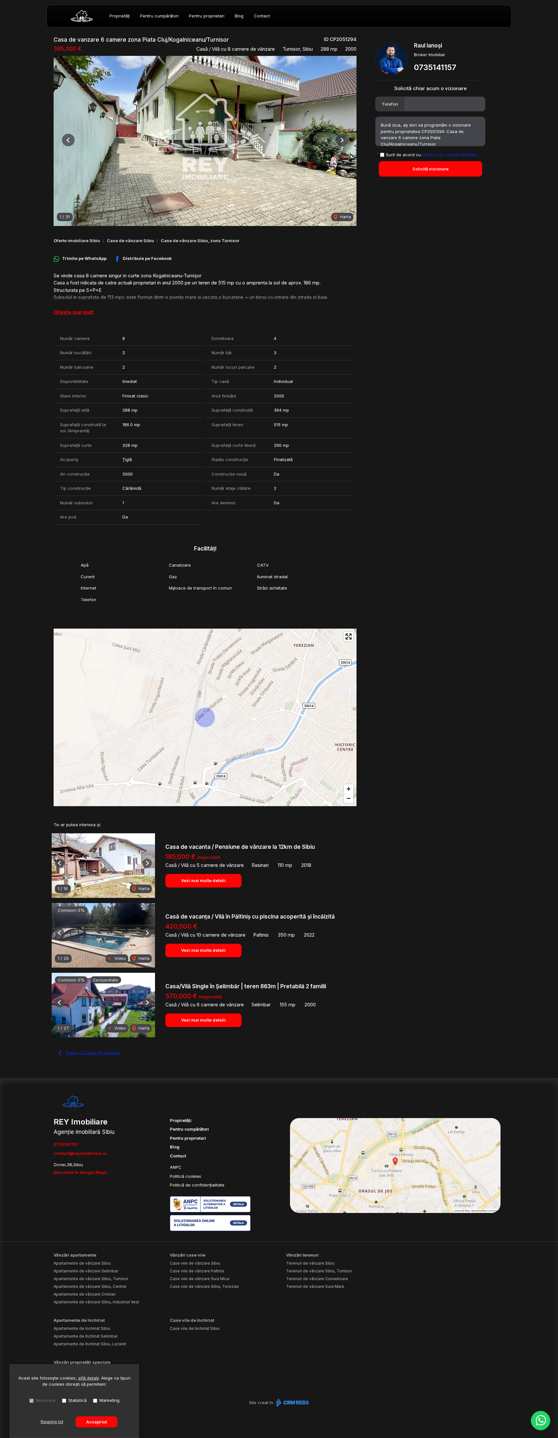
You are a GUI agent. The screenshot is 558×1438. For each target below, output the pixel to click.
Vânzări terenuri (302, 1255)
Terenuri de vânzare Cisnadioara (317, 1278)
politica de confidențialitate (449, 154)
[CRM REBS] (291, 1402)
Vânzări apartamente (75, 1255)
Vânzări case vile (187, 1255)
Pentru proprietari (206, 15)
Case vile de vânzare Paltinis (197, 1271)
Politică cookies (185, 1176)
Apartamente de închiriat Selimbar (86, 1336)
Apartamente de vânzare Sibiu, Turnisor (91, 1278)
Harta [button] (345, 216)
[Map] (205, 717)
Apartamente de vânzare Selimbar (86, 1271)
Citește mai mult (73, 312)
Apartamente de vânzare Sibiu (82, 1263)
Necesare (46, 1400)
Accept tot (96, 1421)
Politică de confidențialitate (197, 1184)
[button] (68, 140)
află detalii (88, 1378)
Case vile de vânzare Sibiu (195, 1263)
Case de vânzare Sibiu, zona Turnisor (200, 240)
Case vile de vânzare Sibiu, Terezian (204, 1286)
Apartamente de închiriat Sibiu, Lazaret (90, 1343)
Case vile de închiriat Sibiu (195, 1328)
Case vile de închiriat (192, 1320)
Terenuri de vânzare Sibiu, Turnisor (319, 1271)
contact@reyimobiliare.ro (80, 1153)
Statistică (77, 1400)
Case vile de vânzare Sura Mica (199, 1278)
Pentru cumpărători (159, 15)
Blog (239, 15)
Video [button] (119, 958)
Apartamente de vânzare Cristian (85, 1294)
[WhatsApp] (540, 1420)
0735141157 (435, 67)
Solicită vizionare (430, 168)
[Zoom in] (348, 789)
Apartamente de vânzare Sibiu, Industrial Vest (96, 1301)
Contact (262, 15)
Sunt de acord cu (431, 154)
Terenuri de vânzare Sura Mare (315, 1286)
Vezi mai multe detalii (203, 880)
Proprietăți (119, 15)
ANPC (175, 1167)
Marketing (109, 1400)
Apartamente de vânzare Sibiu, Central (90, 1286)
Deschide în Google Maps (80, 1172)
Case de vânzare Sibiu (130, 240)
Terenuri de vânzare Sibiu (310, 1263)
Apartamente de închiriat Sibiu (82, 1328)
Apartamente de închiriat (79, 1320)
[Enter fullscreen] (348, 636)
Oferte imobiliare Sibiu (77, 240)
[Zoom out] (348, 798)
